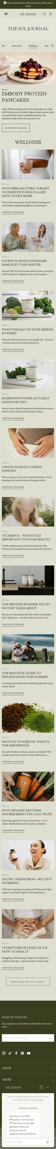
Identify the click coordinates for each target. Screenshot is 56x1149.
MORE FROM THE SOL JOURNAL (28, 981)
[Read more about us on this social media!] (4, 1053)
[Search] (44, 14)
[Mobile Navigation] (6, 14)
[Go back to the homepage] (28, 13)
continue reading (16, 128)
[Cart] (50, 13)
